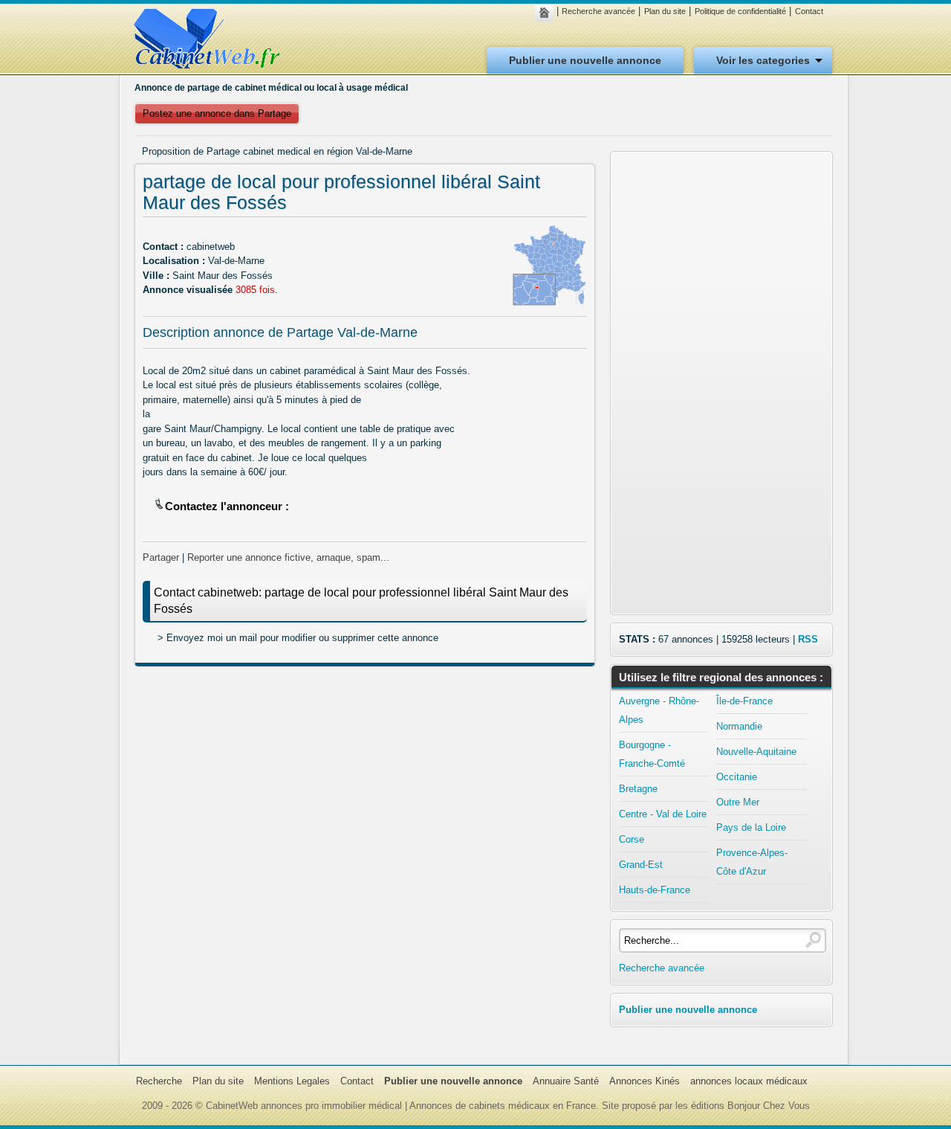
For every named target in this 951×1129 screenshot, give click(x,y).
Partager (161, 557)
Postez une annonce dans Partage (217, 113)
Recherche (159, 1081)
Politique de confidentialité (740, 11)
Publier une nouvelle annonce (585, 60)
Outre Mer (737, 802)
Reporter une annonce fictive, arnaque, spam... (288, 557)
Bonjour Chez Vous (768, 1105)
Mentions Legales (292, 1081)
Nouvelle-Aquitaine (756, 751)
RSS (808, 639)
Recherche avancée (598, 11)
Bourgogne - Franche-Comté (652, 754)
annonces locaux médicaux (749, 1081)
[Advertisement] (364, 785)
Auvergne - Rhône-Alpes (659, 710)
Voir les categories (763, 60)
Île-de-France (744, 701)
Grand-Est (641, 864)
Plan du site (665, 11)
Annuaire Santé (566, 1081)
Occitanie (736, 776)
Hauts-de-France (654, 889)
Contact (809, 11)
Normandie (739, 726)
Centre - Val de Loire (663, 814)
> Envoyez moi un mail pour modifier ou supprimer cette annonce (298, 637)
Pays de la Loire (751, 827)
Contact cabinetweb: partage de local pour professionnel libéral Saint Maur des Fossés (361, 600)
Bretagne (638, 788)
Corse (631, 839)
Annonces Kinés (644, 1081)
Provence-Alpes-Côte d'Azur (752, 862)
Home (548, 12)
